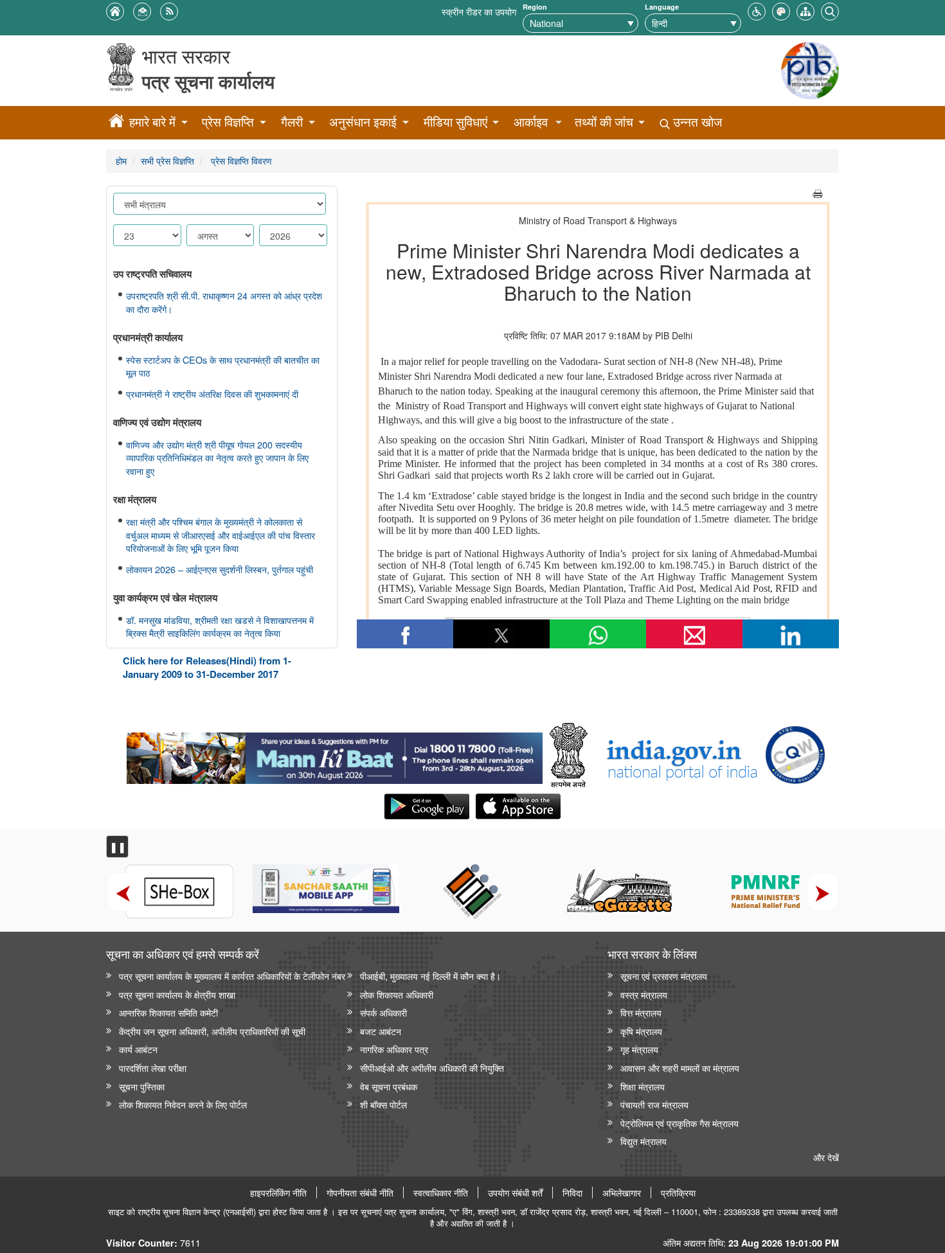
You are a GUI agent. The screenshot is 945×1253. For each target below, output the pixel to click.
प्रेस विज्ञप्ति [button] (228, 122)
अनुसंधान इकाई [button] (363, 122)
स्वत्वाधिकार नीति (440, 1192)
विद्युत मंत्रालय (643, 1141)
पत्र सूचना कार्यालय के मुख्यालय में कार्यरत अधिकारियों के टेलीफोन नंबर (232, 975)
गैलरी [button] (292, 122)
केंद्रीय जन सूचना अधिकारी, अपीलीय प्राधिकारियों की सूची (212, 1031)
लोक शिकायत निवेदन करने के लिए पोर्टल (183, 1104)
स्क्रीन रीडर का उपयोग (479, 11)
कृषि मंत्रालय (641, 1031)
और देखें (826, 1157)
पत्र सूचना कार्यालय (208, 81)
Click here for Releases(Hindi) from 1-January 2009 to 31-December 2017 (207, 667)
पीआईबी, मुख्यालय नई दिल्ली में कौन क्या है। (430, 975)
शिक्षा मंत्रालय (642, 1086)
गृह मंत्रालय (639, 1049)
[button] (757, 10)
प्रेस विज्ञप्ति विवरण (240, 160)
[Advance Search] (830, 10)
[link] (335, 755)
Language (662, 7)
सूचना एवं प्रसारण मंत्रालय (663, 975)
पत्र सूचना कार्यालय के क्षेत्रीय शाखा (177, 994)
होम (121, 160)
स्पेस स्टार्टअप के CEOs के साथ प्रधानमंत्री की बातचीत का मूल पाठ (223, 366)
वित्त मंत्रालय (641, 1012)
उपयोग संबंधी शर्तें (515, 1192)
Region (535, 7)
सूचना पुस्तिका (142, 1086)
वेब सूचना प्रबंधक (388, 1086)
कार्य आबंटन (138, 1049)
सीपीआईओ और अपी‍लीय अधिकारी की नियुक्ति (432, 1067)
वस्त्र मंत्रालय (643, 994)
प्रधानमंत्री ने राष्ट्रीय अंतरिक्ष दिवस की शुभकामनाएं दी (212, 393)
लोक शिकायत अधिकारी (396, 994)
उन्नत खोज (696, 122)
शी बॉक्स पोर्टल (383, 1104)
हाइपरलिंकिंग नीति (278, 1192)
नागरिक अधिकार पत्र (394, 1049)
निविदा (572, 1192)
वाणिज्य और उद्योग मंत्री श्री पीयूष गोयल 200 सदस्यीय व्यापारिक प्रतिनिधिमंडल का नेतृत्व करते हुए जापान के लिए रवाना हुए (217, 457)
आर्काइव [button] (531, 122)
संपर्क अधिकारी (383, 1012)
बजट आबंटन (380, 1031)
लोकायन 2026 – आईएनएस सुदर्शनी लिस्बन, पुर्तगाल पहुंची (219, 569)
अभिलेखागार (621, 1192)
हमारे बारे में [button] (152, 122)
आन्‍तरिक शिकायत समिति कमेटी (168, 1012)
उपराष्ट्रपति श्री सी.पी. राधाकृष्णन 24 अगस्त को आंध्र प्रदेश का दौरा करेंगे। (224, 302)
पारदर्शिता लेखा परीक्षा (152, 1067)
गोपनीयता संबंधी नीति (360, 1192)
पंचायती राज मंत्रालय (654, 1104)
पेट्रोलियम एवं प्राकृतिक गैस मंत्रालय (679, 1123)
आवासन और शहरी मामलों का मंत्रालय (679, 1067)
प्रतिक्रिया (678, 1192)
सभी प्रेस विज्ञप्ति (167, 160)
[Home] (116, 122)
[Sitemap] (805, 10)
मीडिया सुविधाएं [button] (455, 122)
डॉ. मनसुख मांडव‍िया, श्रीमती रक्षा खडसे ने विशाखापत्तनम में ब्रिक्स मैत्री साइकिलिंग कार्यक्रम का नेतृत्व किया (220, 627)
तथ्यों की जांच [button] (604, 122)
